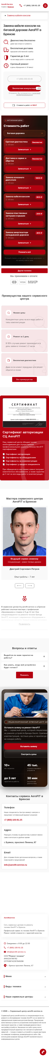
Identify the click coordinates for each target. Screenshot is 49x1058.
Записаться (23, 149)
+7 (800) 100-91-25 (32, 5)
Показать (24, 675)
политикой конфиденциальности (28, 94)
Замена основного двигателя (15, 178)
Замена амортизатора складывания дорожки (17, 233)
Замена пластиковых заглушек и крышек (16, 214)
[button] (19, 585)
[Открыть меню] (45, 5)
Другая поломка (24, 271)
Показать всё (24, 252)
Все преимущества (24, 379)
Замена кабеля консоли (18, 196)
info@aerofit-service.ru (15, 865)
